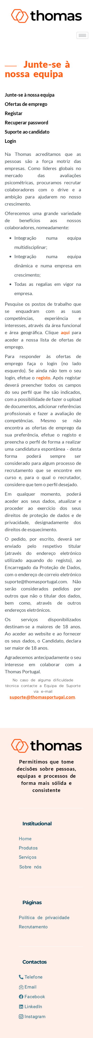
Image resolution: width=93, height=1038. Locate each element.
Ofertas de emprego (26, 104)
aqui (65, 332)
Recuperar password (26, 122)
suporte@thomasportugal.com (42, 697)
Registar (13, 113)
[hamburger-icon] (82, 35)
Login (10, 141)
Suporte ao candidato (27, 132)
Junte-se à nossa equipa (29, 95)
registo (43, 377)
